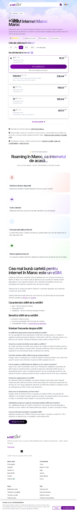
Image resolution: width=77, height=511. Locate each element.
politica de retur (24, 143)
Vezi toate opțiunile (38, 122)
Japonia (42, 473)
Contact (9, 476)
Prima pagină (11, 464)
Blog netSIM (10, 473)
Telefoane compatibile (13, 492)
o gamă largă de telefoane (37, 323)
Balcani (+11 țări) (44, 467)
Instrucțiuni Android (45, 492)
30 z (32, 47)
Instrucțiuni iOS (44, 489)
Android (33, 298)
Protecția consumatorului (47, 498)
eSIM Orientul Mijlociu (37, 129)
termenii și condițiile (47, 141)
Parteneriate (10, 447)
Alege (56, 508)
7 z (21, 47)
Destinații (15, 13)
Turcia (41, 464)
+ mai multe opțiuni (40, 47)
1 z (10, 47)
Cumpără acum (39, 66)
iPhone (25, 298)
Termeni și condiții (12, 495)
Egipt (41, 470)
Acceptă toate (68, 508)
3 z (16, 47)
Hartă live (10, 479)
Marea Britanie (44, 476)
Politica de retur (11, 498)
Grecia (41, 479)
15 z (26, 47)
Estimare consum (45, 495)
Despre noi (10, 470)
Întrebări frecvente (17, 422)
